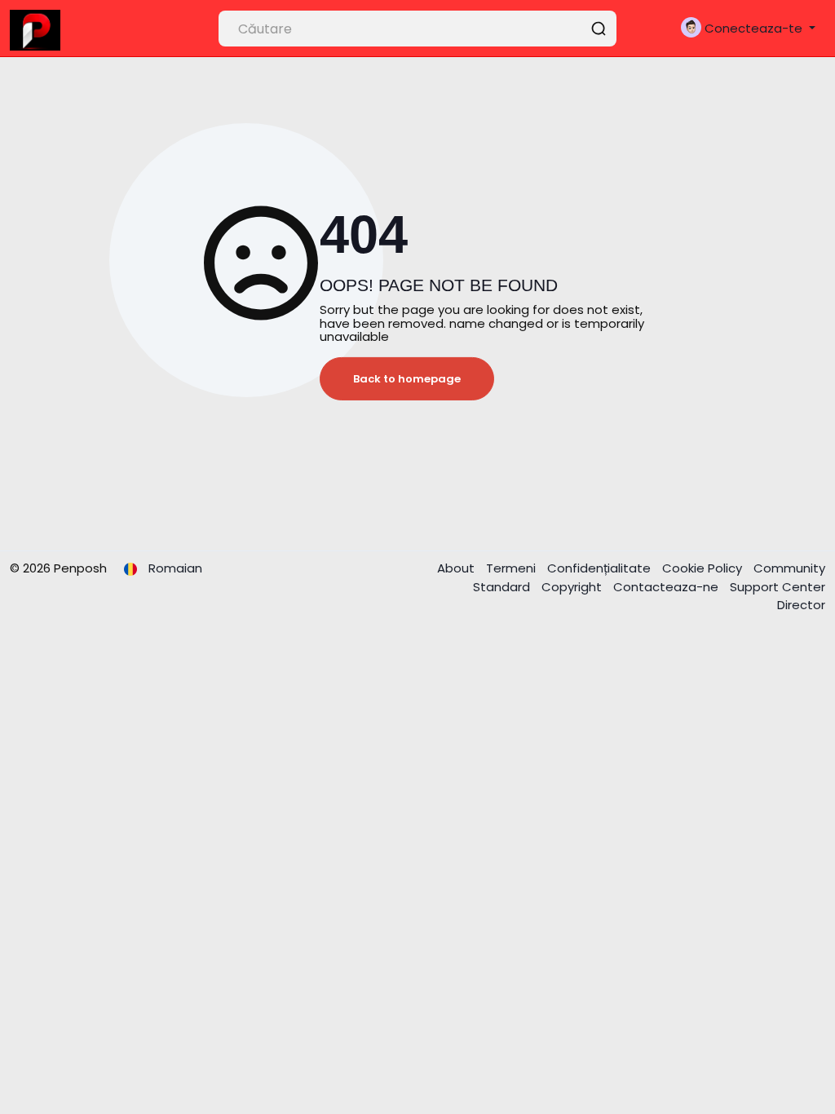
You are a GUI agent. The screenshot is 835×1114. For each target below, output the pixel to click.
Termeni (512, 568)
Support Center (777, 586)
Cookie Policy (703, 568)
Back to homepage (407, 379)
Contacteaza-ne (667, 586)
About (457, 568)
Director (801, 604)
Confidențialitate (600, 568)
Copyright (573, 586)
